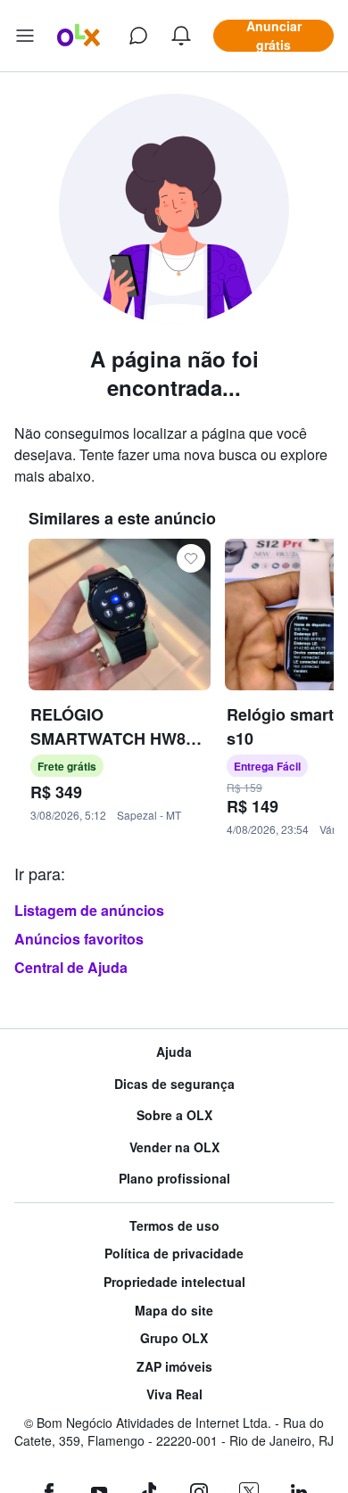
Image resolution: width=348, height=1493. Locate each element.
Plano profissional (174, 1178)
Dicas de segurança (174, 1084)
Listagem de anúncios (89, 910)
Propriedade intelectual (174, 1282)
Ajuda (174, 1051)
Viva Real (174, 1394)
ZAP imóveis (174, 1366)
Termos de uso (174, 1225)
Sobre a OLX (174, 1115)
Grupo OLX (174, 1338)
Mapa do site (174, 1310)
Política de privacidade (174, 1253)
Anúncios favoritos (79, 938)
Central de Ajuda (71, 967)
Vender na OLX (174, 1147)
